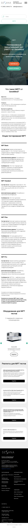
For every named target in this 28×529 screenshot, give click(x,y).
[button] (14, 298)
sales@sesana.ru (17, 6)
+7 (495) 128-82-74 (6, 6)
